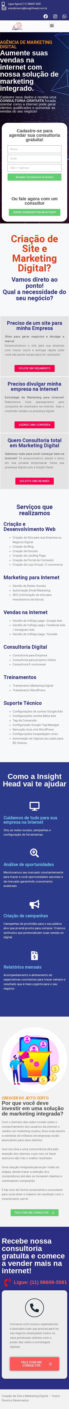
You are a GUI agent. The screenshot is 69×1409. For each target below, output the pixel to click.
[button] (52, 25)
